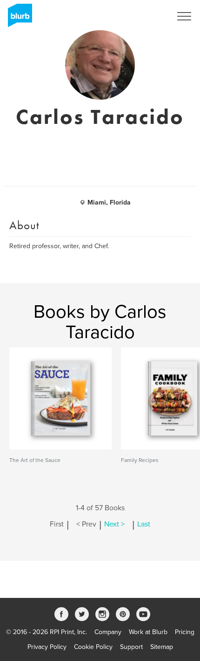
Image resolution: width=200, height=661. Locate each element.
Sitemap (161, 647)
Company (107, 632)
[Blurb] (17, 18)
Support (131, 647)
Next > (114, 524)
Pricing (184, 632)
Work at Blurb (148, 632)
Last (143, 524)
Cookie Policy (93, 647)
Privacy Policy (47, 647)
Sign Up (148, 16)
